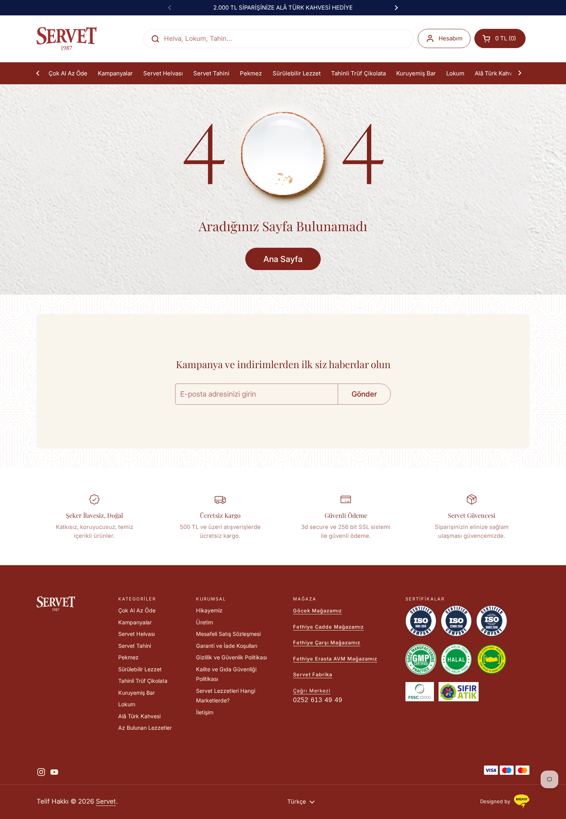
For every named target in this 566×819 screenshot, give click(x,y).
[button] (500, 38)
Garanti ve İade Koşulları (226, 645)
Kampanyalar (135, 622)
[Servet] (67, 38)
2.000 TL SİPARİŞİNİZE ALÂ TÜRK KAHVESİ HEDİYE (283, 8)
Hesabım (450, 38)
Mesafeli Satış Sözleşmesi (228, 634)
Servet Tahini (134, 645)
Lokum (126, 704)
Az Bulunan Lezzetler (145, 727)
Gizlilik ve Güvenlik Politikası (231, 657)
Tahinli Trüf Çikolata (142, 680)
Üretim (204, 622)
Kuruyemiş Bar (136, 692)
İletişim (204, 712)
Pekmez (128, 657)
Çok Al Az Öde (137, 610)
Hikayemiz (209, 610)
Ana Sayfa (283, 259)
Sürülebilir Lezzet (140, 669)
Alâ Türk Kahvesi (139, 716)
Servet (106, 801)
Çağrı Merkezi (311, 691)
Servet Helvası (136, 634)
